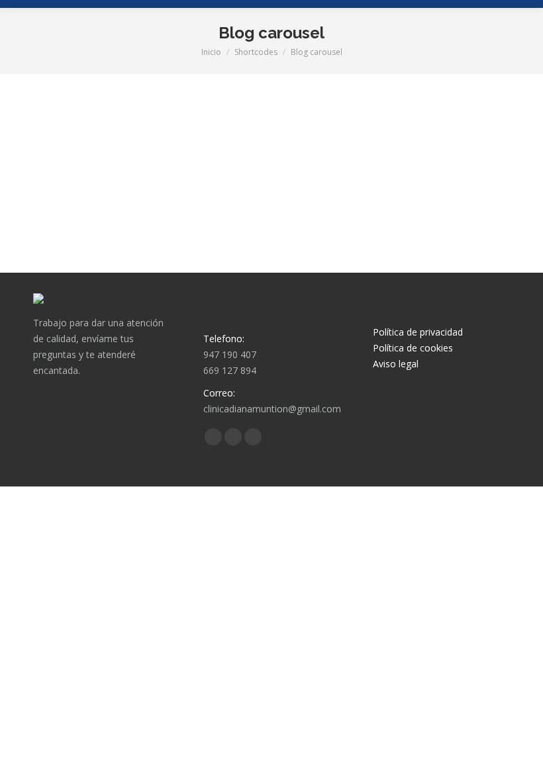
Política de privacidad (418, 332)
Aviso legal (396, 363)
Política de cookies (413, 348)
